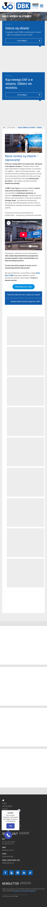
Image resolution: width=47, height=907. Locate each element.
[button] (8, 835)
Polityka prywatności (11, 820)
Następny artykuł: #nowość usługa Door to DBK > (26, 301)
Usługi (4, 809)
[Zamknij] (19, 810)
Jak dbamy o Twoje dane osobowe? (24, 891)
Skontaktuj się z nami (23, 287)
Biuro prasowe (8, 815)
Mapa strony (7, 817)
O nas (4, 804)
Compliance (7, 823)
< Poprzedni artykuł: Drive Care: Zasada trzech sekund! (23, 295)
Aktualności (11, 127)
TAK (10, 826)
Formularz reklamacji (11, 826)
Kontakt (22, 603)
